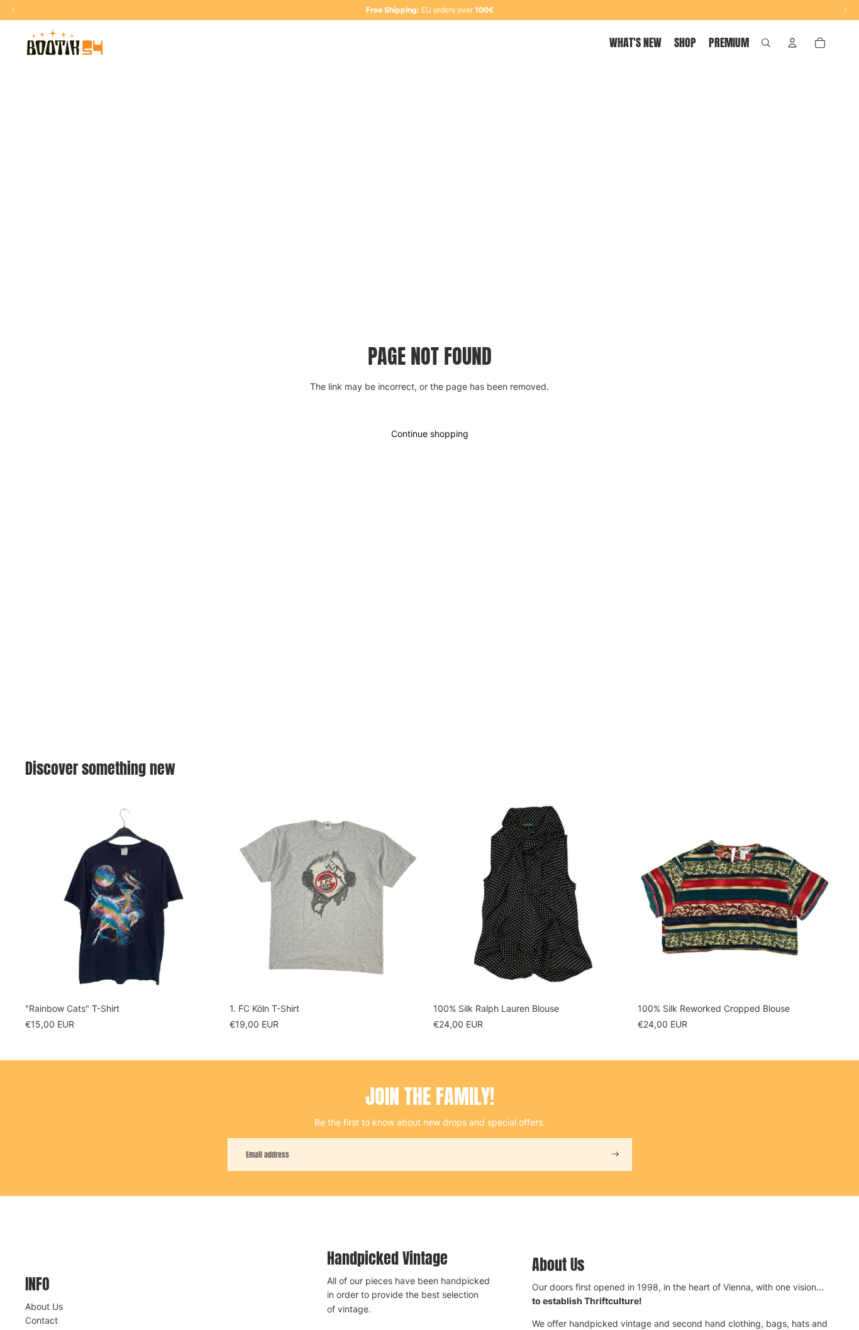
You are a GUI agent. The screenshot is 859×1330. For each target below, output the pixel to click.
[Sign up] (615, 1154)
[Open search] (766, 43)
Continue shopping (429, 433)
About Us (44, 1306)
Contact (41, 1320)
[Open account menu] (792, 43)
